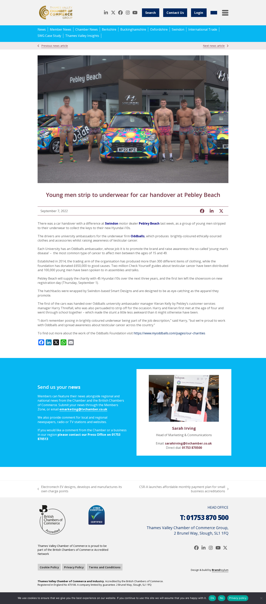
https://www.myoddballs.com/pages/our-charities (169, 333)
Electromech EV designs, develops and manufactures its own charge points (80, 489)
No (222, 598)
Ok (212, 598)
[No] (261, 598)
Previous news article (54, 46)
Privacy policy (237, 598)
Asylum (220, 570)
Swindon (111, 223)
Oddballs (137, 236)
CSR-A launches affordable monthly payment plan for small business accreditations (177, 489)
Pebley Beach (149, 223)
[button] (225, 13)
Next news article (214, 46)
